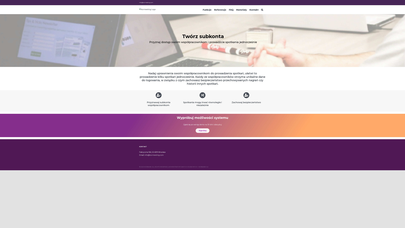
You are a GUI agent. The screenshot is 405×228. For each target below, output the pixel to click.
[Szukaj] (262, 9)
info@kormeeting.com (146, 2)
